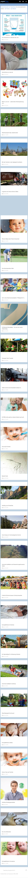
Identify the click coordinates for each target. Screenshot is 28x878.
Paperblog (5, 870)
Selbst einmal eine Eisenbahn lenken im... (12, 387)
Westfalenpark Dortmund (8, 713)
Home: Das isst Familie (7, 772)
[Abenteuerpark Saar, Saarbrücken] (14, 120)
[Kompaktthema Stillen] (14, 730)
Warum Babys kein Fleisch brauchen (10, 239)
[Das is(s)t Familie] (14, 434)
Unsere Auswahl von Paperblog (8, 7)
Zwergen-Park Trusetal (7, 358)
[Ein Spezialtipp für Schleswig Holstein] (14, 642)
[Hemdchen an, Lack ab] (14, 57)
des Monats (13, 8)
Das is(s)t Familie (6, 446)
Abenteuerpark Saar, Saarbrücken (10, 132)
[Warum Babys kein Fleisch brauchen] (14, 226)
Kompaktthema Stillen (7, 742)
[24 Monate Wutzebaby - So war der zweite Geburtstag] (14, 315)
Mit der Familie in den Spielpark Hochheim (12, 162)
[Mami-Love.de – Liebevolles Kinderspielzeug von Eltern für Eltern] (14, 89)
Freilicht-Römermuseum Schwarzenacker (12, 595)
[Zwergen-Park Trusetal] (14, 346)
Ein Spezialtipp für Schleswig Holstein (11, 654)
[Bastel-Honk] (14, 463)
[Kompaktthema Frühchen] (14, 612)
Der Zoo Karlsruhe (6, 831)
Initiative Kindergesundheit (8, 802)
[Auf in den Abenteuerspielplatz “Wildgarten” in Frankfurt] (14, 285)
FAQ (15, 873)
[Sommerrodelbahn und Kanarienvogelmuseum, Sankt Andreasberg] (14, 552)
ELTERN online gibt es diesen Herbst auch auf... (13, 417)
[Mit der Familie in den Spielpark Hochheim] (14, 149)
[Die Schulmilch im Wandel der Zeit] (14, 25)
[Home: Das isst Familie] (14, 759)
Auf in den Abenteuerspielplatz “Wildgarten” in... (13, 297)
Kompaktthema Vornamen (8, 861)
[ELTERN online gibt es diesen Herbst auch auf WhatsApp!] (14, 404)
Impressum (11, 873)
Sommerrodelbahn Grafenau (9, 683)
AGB (17, 873)
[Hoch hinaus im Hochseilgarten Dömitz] (14, 522)
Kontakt (2, 873)
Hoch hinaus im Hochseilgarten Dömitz (11, 535)
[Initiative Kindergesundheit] (14, 789)
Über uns (6, 873)
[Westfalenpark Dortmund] (14, 700)
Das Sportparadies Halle (8, 268)
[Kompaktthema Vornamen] (14, 849)
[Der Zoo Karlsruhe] (14, 819)
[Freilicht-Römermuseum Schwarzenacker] (14, 583)
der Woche (7, 8)
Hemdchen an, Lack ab (7, 72)
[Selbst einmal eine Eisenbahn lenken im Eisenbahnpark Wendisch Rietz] (14, 375)
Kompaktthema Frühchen (8, 624)
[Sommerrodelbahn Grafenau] (14, 671)
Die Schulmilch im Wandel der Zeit (10, 37)
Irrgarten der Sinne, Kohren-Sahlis (10, 191)
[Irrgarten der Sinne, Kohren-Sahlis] (14, 179)
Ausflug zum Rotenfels (7, 505)
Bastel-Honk (5, 476)
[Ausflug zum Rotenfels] (14, 493)
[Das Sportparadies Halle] (14, 256)
